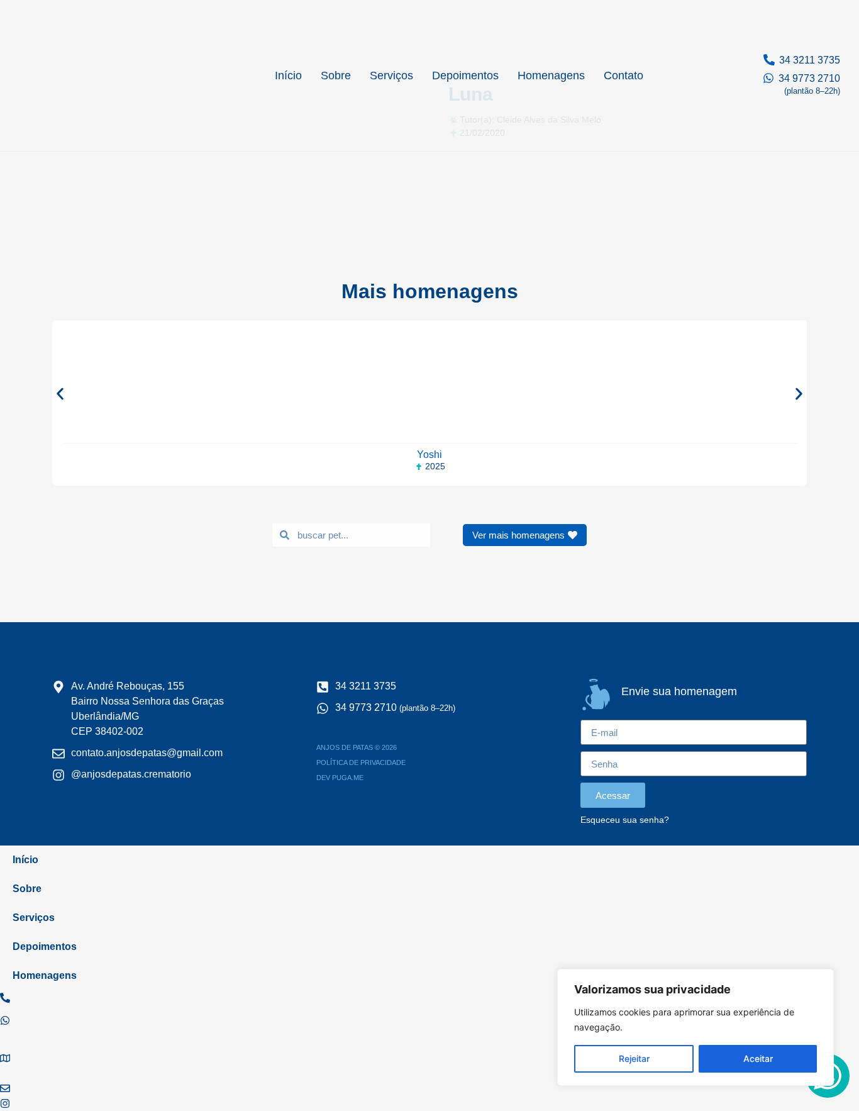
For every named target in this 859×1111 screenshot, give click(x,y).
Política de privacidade (361, 762)
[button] (60, 393)
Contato (623, 75)
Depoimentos (465, 75)
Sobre (336, 75)
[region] (695, 1027)
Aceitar (758, 1058)
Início (288, 75)
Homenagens (551, 75)
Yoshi (429, 454)
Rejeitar (634, 1058)
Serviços (391, 75)
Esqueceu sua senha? (624, 820)
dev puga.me (339, 777)
